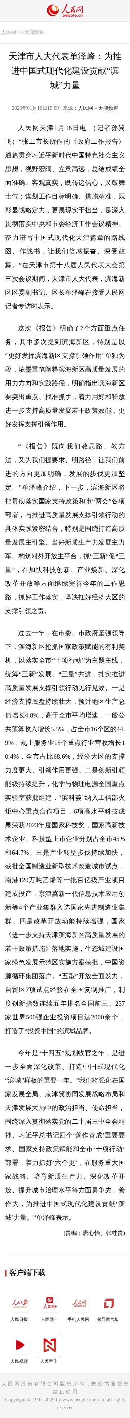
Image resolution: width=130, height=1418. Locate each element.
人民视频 (19, 1361)
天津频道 (34, 32)
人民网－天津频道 (98, 108)
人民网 (8, 32)
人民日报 (19, 1319)
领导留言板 (108, 1319)
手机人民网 (78, 1319)
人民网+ (48, 1319)
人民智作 (48, 1361)
